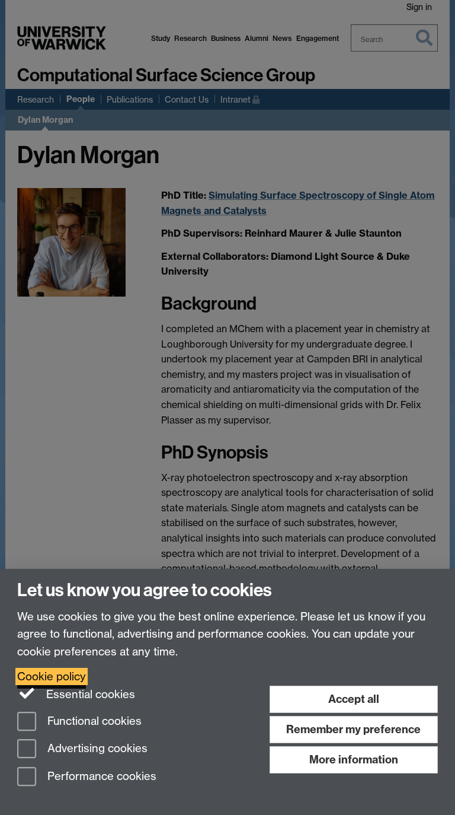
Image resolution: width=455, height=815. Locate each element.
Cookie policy (51, 676)
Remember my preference (353, 729)
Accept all (353, 699)
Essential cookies (89, 694)
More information (353, 759)
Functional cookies (93, 721)
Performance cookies (100, 777)
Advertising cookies (96, 749)
